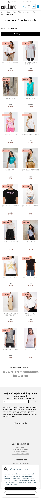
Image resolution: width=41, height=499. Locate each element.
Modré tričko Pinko (10, 349)
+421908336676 (26, 1)
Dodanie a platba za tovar (21, 449)
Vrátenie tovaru (20, 447)
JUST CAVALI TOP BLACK (10, 206)
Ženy (8, 12)
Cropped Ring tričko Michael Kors (11, 314)
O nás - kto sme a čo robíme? (20, 463)
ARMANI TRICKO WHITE (30, 134)
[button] (24, 6)
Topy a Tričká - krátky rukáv (21, 12)
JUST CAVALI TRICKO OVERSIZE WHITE (31, 63)
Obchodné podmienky (20, 452)
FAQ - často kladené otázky (20, 454)
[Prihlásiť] (29, 6)
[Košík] (34, 6)
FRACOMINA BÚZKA (10, 134)
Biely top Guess (31, 349)
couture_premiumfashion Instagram (20, 373)
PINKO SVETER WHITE (10, 241)
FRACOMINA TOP (10, 98)
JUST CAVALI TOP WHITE (10, 62)
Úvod (2, 12)
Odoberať (33, 402)
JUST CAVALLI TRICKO (10, 277)
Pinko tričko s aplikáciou (30, 314)
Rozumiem (20, 489)
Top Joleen (30, 241)
